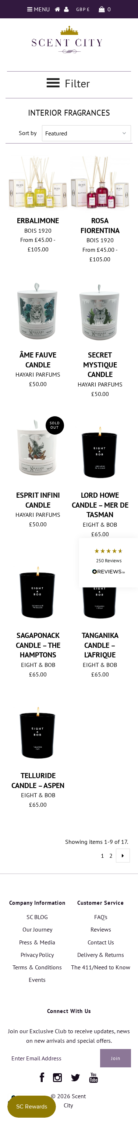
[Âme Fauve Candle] (38, 312)
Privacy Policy (37, 954)
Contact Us (101, 942)
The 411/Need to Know (100, 967)
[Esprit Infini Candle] (38, 448)
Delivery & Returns (100, 954)
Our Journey (37, 929)
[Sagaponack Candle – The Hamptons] (38, 590)
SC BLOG (37, 917)
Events (37, 979)
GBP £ (83, 9)
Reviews (101, 929)
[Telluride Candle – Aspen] (38, 730)
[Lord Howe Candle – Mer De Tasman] (100, 450)
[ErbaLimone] (38, 184)
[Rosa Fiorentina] (100, 184)
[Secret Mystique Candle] (100, 313)
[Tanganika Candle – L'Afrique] (100, 590)
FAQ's (100, 917)
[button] (108, 562)
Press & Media (37, 942)
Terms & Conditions (37, 967)
